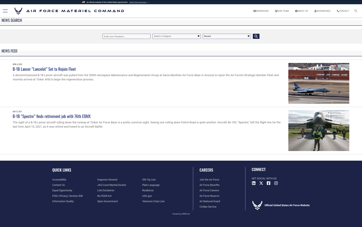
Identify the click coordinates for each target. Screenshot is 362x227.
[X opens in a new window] (261, 183)
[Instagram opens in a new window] (276, 183)
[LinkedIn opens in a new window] (254, 183)
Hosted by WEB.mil (181, 214)
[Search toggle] (356, 11)
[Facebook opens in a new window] (269, 183)
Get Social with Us (264, 178)
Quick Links (61, 170)
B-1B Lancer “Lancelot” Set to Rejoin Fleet (44, 69)
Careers (206, 170)
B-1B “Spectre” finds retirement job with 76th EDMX (52, 116)
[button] (139, 2)
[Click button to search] (256, 36)
